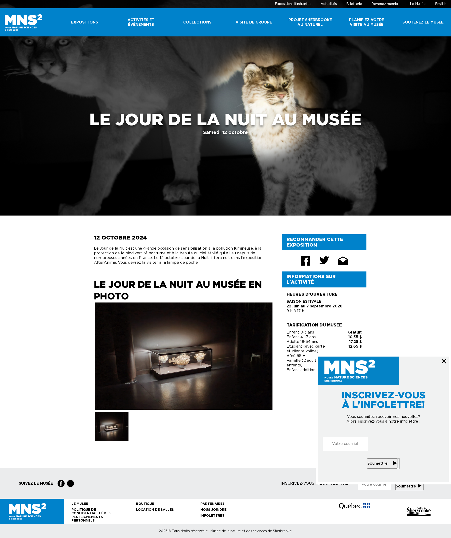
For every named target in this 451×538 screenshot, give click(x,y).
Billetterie (354, 4)
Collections (197, 22)
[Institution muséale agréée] (289, 511)
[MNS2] (32, 511)
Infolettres (212, 515)
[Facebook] (61, 483)
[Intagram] (70, 483)
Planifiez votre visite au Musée (366, 22)
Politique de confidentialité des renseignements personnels (91, 515)
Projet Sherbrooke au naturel (310, 22)
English (440, 4)
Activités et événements (141, 22)
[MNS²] (28, 22)
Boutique (145, 504)
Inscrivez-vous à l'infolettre (314, 483)
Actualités (329, 4)
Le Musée (418, 4)
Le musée (79, 504)
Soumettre (377, 463)
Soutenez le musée (422, 22)
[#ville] (419, 511)
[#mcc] (354, 511)
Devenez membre (385, 4)
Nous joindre (213, 509)
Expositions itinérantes (293, 4)
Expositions (84, 22)
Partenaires (212, 504)
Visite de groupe (254, 22)
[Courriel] (343, 261)
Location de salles (155, 509)
